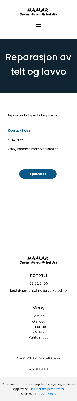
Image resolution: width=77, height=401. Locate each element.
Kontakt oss (38, 337)
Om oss (38, 321)
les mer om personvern (47, 389)
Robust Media (46, 394)
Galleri (38, 332)
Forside (39, 316)
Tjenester (38, 174)
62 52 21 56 (15, 140)
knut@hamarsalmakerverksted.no (33, 149)
